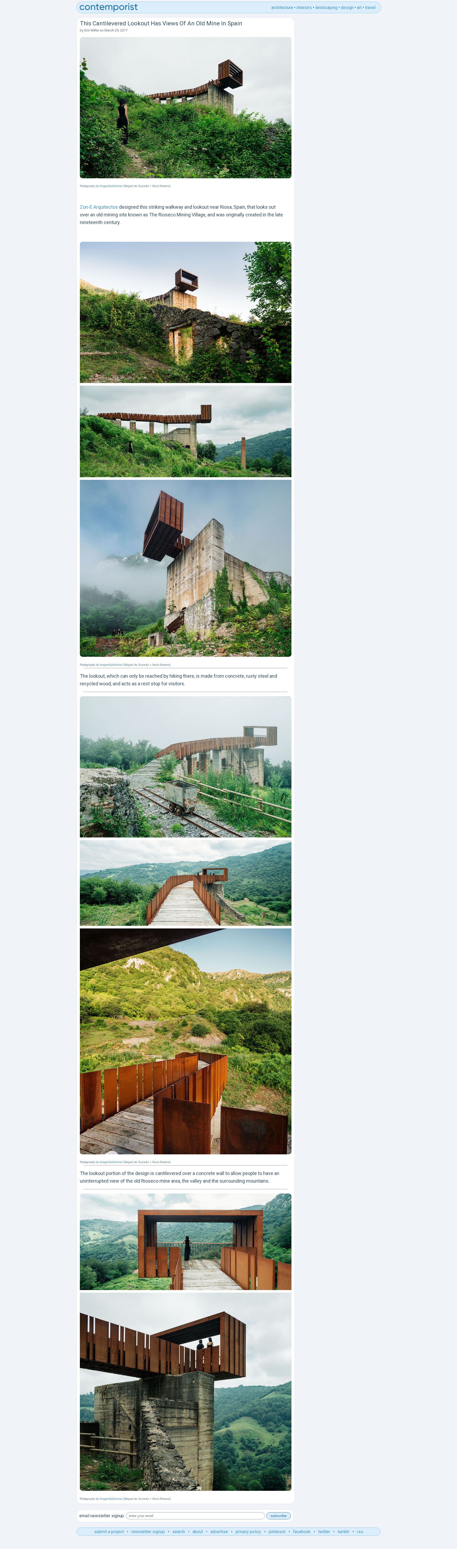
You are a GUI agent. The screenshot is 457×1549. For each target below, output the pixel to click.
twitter (324, 1531)
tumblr (343, 1531)
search (178, 1531)
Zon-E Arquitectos (99, 207)
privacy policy (248, 1531)
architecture (282, 7)
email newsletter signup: (102, 1515)
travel (370, 7)
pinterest (277, 1531)
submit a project (109, 1531)
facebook (301, 1531)
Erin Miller (91, 30)
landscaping (326, 7)
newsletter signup (148, 1531)
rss (360, 1531)
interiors (304, 7)
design (347, 7)
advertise (219, 1531)
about (198, 1531)
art (359, 7)
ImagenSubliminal (111, 186)
